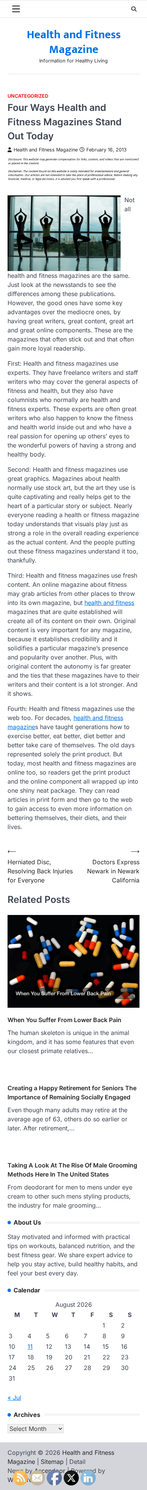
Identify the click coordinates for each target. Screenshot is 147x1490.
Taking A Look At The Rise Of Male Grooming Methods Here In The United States (72, 1169)
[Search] (133, 9)
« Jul (14, 1397)
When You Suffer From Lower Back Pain (64, 1020)
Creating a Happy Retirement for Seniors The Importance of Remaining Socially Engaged (72, 1092)
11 (30, 1346)
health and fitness (109, 602)
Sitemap (52, 1461)
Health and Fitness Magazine (74, 42)
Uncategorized (28, 96)
